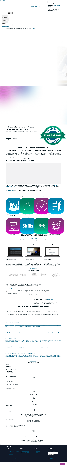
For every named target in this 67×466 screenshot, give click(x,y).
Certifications (5, 20)
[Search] (12, 25)
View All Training (16, 135)
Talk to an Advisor (5, 26)
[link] (13, 274)
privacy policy (50, 458)
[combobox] (7, 25)
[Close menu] (11, 13)
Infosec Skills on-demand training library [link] (51, 241)
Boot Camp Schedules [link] (10, 192)
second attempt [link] (11, 190)
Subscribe (51, 454)
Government (5, 17)
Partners (41, 6)
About (4, 23)
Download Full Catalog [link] (33, 238)
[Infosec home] (4, 13)
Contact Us (38, 6)
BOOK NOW (35, 28)
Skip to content (2, 0)
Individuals (4, 16)
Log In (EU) (58, 5)
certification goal (50, 299)
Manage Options (55, 464)
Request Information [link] (33, 268)
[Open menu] (9, 13)
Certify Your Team (9, 288)
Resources (4, 22)
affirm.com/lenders (41, 315)
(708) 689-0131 (33, 6)
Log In (55, 5)
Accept (62, 464)
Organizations (5, 19)
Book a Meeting (9, 135)
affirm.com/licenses (55, 317)
